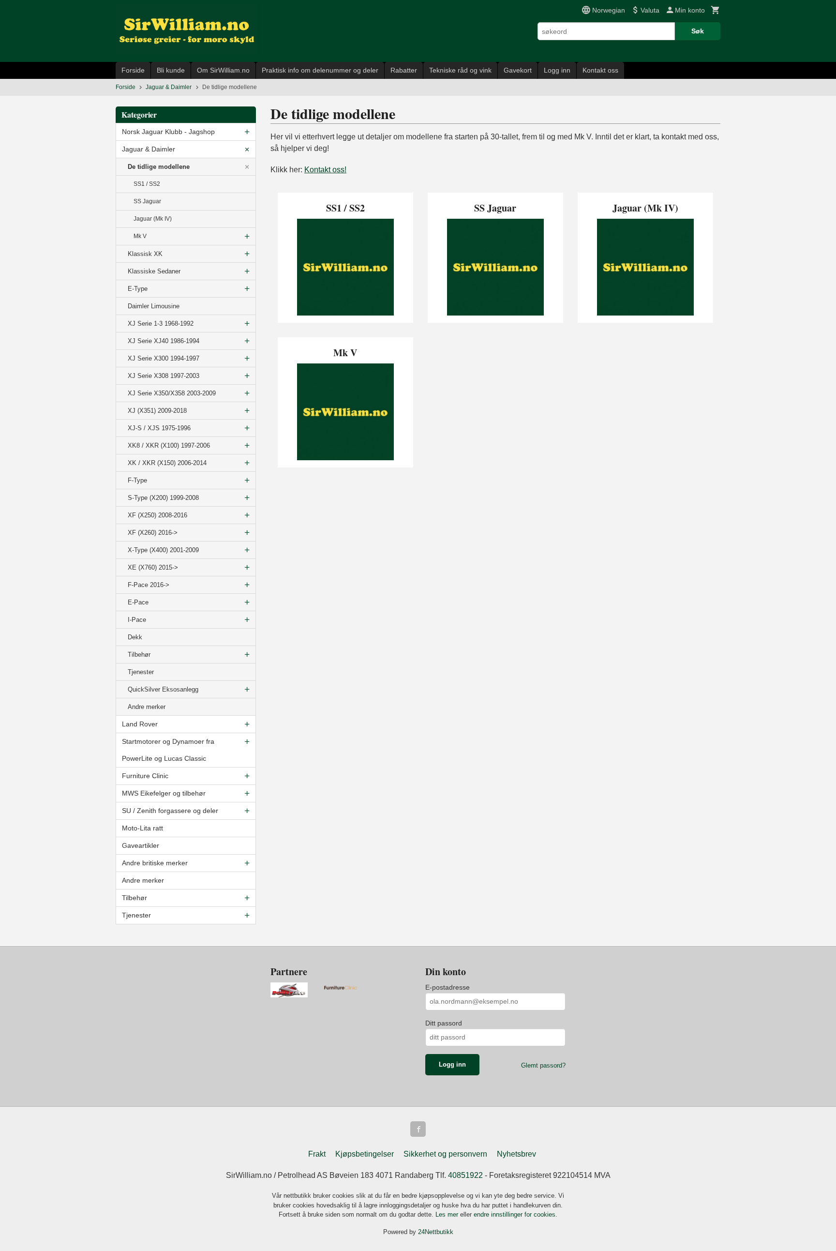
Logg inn (557, 70)
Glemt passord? (543, 1065)
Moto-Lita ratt (142, 828)
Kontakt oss (600, 70)
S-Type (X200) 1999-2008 (163, 497)
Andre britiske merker (155, 863)
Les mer (447, 1214)
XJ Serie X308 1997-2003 (163, 375)
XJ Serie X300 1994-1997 (163, 358)
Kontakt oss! (325, 170)
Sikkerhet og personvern (445, 1154)
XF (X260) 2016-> (153, 532)
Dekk (135, 637)
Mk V (140, 236)
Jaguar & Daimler (148, 149)
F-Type (137, 480)
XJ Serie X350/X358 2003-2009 (172, 393)
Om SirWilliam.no (223, 70)
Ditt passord (443, 1023)
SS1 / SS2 (147, 184)
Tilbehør (139, 654)
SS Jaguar (147, 201)
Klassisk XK (145, 253)
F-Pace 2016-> (148, 584)
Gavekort (518, 70)
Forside (133, 70)
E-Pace (138, 602)
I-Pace (137, 619)
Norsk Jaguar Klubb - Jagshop (168, 132)
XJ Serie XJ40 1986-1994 (163, 341)
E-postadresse (447, 987)
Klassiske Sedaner (154, 271)
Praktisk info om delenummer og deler (320, 70)
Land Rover (140, 724)
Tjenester (141, 672)
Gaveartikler (140, 845)
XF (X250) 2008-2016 (157, 515)
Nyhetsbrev (516, 1154)
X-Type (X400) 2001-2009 (163, 550)
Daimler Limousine (153, 306)
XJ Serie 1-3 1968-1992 (161, 323)
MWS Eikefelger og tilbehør (164, 793)
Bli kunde (171, 70)
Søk (697, 31)
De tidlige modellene (159, 166)
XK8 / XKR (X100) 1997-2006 (169, 445)
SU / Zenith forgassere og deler (170, 810)
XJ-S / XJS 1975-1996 (159, 428)
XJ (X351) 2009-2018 (157, 410)
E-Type (138, 288)
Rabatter (403, 70)
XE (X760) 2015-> (153, 567)
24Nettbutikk (435, 1232)
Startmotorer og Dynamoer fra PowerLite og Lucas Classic (168, 750)
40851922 (465, 1175)
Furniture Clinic (145, 776)
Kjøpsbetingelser (364, 1154)
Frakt (317, 1154)
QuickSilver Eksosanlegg (163, 689)
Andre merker (146, 706)
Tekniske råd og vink (460, 70)
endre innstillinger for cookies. (515, 1214)
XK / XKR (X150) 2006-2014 (167, 463)
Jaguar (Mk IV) (153, 218)
